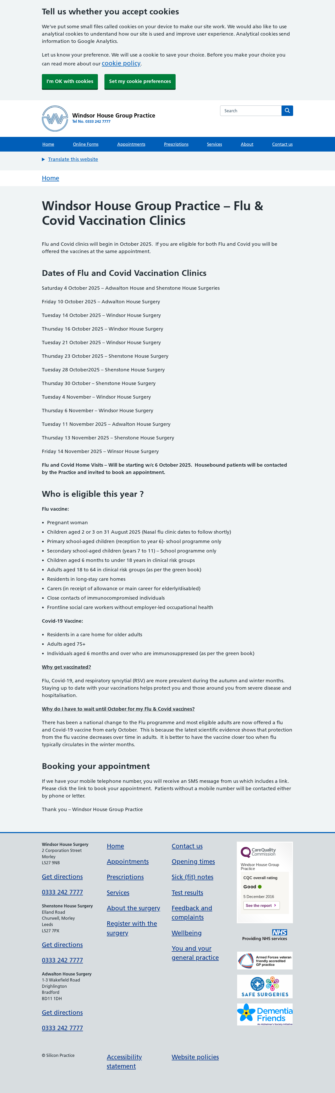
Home (48, 144)
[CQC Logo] (258, 857)
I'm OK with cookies (70, 81)
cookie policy (121, 63)
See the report (259, 905)
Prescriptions (176, 144)
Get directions (62, 876)
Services (214, 144)
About (247, 144)
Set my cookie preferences (140, 81)
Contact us (282, 144)
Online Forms (85, 144)
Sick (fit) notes (192, 877)
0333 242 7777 (62, 892)
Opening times (193, 861)
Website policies (195, 1057)
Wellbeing (187, 933)
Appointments (131, 144)
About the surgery (133, 908)
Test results (187, 892)
